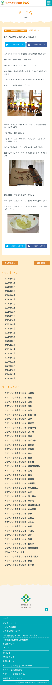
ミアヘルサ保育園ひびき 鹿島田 (19, 423)
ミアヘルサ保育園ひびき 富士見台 (20, 496)
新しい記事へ (10, 263)
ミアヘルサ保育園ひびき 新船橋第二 (21, 487)
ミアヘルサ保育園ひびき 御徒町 (19, 479)
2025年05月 (10, 340)
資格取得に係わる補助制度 (16, 639)
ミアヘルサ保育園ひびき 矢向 (18, 453)
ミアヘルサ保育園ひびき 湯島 (18, 418)
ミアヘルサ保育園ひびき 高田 (18, 535)
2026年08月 (10, 278)
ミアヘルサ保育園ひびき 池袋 (18, 457)
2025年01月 (10, 357)
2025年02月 (10, 353)
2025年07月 (10, 332)
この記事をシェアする (16, 44)
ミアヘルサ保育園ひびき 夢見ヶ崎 (20, 427)
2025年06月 (10, 336)
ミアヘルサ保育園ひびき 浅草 (18, 539)
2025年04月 (10, 345)
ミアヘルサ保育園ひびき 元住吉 (19, 517)
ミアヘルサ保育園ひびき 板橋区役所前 (22, 466)
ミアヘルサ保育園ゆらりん (14, 674)
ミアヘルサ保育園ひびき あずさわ (20, 440)
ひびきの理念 (10, 626)
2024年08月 (10, 378)
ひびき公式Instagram (12, 669)
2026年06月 (10, 286)
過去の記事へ (42, 263)
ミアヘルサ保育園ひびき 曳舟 (18, 436)
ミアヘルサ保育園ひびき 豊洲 (18, 410)
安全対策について (12, 631)
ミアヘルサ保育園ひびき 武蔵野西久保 (22, 504)
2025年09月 (10, 324)
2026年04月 (10, 295)
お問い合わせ (8, 661)
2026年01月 (10, 307)
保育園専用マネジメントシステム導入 (20, 635)
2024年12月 (10, 361)
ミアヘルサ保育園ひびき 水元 (18, 492)
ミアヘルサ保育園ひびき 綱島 (18, 560)
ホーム (6, 618)
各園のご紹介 (8, 644)
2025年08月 (10, 328)
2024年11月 (10, 365)
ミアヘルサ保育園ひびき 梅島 (18, 397)
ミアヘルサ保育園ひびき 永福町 (19, 393)
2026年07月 (10, 282)
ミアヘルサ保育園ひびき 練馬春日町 (21, 547)
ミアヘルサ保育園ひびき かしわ (19, 522)
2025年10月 (10, 320)
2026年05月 (10, 291)
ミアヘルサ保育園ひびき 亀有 (18, 474)
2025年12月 (10, 311)
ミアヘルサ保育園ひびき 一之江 (19, 530)
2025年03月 (10, 349)
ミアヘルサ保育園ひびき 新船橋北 (20, 483)
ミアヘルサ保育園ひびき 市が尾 (19, 500)
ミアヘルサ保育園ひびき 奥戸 (18, 526)
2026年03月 (10, 299)
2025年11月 (10, 316)
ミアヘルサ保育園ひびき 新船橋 (19, 461)
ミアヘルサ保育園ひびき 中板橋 (19, 449)
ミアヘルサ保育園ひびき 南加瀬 (19, 543)
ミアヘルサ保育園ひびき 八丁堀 (19, 431)
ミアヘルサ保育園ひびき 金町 (18, 470)
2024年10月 (10, 370)
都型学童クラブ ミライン (14, 678)
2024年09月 (10, 374)
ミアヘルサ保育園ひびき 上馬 (18, 401)
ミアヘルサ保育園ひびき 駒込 (18, 406)
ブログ (6, 648)
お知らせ (7, 652)
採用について (8, 656)
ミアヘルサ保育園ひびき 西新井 (19, 444)
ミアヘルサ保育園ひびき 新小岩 (19, 564)
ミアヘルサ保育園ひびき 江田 (18, 513)
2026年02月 (10, 303)
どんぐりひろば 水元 (14, 552)
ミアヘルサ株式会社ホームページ (17, 665)
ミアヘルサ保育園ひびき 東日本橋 (20, 414)
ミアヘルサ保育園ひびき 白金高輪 (20, 509)
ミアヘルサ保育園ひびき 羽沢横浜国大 (21, 556)
